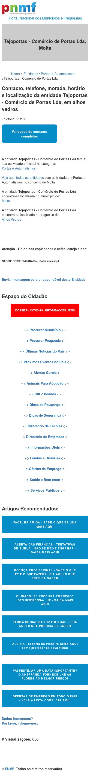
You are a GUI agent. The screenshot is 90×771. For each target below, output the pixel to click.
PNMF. (10, 768)
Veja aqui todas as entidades (23, 177)
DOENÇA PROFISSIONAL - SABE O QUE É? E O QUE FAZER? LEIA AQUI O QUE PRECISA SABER (45, 574)
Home (15, 73)
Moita (6, 200)
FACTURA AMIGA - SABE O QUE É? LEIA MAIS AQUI (45, 524)
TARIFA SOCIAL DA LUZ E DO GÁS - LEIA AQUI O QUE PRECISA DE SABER (45, 624)
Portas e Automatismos (19, 168)
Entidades (31, 73)
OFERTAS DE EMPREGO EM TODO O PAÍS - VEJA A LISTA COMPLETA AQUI (45, 698)
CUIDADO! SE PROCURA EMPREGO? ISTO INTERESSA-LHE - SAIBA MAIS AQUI (45, 600)
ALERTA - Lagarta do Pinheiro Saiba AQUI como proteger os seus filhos (45, 646)
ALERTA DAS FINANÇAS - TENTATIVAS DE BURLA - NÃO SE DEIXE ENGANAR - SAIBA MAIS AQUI (45, 548)
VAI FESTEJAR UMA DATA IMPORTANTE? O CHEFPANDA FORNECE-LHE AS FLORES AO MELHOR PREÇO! (45, 674)
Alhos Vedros (11, 219)
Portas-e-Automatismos (58, 73)
